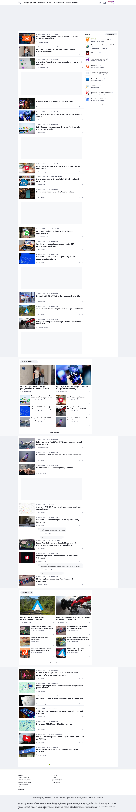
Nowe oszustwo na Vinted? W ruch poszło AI (55, 192)
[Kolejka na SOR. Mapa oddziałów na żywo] (27, 725)
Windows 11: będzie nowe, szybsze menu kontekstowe (59, 698)
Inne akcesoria (95, 87)
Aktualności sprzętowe (57, 779)
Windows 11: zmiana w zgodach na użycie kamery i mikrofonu (57, 520)
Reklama (62, 798)
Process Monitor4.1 (97, 79)
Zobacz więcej (54, 432)
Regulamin (55, 798)
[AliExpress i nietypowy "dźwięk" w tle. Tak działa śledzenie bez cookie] (27, 38)
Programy (41, 2)
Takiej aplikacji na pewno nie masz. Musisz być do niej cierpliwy (59, 712)
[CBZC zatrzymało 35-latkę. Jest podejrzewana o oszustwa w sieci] (27, 51)
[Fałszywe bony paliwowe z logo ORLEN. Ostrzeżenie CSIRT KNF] (27, 323)
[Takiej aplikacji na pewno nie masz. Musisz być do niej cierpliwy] (27, 712)
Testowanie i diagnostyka (98, 54)
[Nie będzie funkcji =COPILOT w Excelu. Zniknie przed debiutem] (27, 63)
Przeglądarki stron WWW (97, 67)
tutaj (49, 808)
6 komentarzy (41, 262)
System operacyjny (56, 782)
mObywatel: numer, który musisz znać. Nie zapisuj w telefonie (58, 167)
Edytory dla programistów (98, 60)
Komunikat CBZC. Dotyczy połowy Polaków (54, 467)
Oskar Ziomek (50, 504)
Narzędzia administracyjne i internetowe (102, 74)
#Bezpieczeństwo (28, 362)
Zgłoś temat (70, 798)
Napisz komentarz (43, 42)
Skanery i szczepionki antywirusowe (100, 94)
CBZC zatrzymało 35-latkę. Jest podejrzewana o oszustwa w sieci (34, 387)
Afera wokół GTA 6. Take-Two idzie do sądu (54, 101)
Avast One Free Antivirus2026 (100, 40)
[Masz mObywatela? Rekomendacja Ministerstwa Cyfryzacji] (27, 557)
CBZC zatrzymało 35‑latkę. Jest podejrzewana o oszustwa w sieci (55, 50)
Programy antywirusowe (97, 41)
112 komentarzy (42, 561)
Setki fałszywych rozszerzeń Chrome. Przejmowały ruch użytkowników (58, 128)
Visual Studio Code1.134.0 (99, 59)
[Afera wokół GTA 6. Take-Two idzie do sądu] (27, 103)
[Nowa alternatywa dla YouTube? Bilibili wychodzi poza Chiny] (27, 180)
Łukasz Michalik (35, 641)
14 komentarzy (42, 704)
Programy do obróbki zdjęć (23, 777)
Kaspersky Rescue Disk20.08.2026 (101, 92)
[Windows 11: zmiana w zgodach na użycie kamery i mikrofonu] (27, 521)
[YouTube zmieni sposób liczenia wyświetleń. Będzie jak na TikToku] (27, 738)
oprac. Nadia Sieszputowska (54, 176)
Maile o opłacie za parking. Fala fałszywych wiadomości (54, 580)
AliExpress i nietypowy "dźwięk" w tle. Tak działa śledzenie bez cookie (57, 37)
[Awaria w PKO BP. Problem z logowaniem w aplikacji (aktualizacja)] (27, 508)
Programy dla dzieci (22, 786)
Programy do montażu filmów (24, 782)
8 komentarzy (41, 525)
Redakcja (48, 798)
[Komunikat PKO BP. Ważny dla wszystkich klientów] (27, 297)
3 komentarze (41, 55)
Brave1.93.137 (95, 66)
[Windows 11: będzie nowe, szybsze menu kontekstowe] (27, 700)
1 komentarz (41, 120)
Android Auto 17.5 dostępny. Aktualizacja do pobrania (59, 309)
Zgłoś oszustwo (59, 2)
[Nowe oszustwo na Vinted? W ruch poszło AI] (27, 193)
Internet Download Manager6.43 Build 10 (103, 45)
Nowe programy (21, 789)
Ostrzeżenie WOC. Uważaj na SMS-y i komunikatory (78, 419)
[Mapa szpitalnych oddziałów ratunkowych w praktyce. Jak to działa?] (27, 687)
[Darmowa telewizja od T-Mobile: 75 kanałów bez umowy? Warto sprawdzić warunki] (27, 674)
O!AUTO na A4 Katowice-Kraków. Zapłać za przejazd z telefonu (41, 649)
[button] (116, 2)
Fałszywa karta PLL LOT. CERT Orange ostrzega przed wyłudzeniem (43, 419)
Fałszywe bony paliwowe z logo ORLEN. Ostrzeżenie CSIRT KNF (58, 322)
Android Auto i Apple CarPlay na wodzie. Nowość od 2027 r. (77, 649)
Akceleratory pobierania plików (99, 48)
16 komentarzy (42, 172)
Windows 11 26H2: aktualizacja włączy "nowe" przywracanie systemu (56, 257)
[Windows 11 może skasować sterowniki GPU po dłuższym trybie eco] (27, 245)
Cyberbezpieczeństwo (57, 781)
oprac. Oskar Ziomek (52, 47)
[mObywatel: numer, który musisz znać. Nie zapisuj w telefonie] (27, 168)
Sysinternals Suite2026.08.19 (99, 72)
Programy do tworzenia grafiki (24, 787)
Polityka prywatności (81, 798)
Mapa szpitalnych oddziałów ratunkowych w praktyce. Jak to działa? (59, 686)
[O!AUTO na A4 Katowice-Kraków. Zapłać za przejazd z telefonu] (25, 653)
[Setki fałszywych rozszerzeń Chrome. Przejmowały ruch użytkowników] (27, 128)
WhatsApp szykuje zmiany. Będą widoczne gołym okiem (54, 232)
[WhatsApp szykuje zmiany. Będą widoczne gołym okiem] (27, 232)
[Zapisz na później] (79, 42)
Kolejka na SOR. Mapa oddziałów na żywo (54, 724)
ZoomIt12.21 (95, 85)
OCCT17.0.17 (95, 52)
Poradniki (54, 777)
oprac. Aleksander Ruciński (54, 540)
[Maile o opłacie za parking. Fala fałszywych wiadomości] (27, 580)
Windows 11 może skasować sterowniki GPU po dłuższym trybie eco (55, 245)
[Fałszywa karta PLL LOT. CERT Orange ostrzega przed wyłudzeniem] (25, 422)
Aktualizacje (110, 34)
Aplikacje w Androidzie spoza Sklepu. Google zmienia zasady (59, 115)
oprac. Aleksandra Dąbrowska (55, 228)
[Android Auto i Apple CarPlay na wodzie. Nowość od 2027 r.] (61, 653)
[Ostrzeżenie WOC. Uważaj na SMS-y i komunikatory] (61, 422)
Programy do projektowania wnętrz (25, 781)
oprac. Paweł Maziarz (52, 189)
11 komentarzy (42, 755)
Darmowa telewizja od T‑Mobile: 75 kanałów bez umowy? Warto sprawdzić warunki (57, 674)
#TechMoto (26, 592)
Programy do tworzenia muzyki (24, 779)
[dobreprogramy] (30, 2)
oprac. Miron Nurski (52, 34)
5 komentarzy (41, 249)
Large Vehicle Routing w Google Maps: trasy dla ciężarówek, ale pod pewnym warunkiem (56, 544)
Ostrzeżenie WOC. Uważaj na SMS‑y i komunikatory (58, 455)
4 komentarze (41, 132)
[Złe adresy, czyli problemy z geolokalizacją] (25, 642)
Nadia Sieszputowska (52, 683)
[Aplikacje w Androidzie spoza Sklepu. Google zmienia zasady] (27, 115)
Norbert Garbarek (52, 708)
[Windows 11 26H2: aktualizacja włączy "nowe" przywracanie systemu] (27, 258)
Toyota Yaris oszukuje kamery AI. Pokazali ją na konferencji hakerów (78, 638)
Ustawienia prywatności (96, 798)
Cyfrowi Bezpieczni (72, 2)
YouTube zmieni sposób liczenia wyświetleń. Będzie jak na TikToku (60, 737)
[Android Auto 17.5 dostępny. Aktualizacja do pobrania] (27, 310)
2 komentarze (41, 314)
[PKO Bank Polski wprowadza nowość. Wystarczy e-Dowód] (27, 751)
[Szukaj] (96, 2)
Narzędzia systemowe (97, 80)
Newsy (49, 2)
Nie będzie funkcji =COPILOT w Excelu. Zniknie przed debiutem (59, 63)
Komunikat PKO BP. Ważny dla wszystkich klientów (58, 296)
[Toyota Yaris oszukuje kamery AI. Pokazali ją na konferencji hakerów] (61, 642)
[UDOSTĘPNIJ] (82, 42)
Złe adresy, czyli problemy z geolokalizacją (39, 638)
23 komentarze (42, 473)
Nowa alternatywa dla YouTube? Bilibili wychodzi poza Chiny (57, 180)
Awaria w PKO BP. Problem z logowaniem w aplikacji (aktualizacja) (59, 508)
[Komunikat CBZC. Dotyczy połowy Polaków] (27, 469)
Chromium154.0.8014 (98, 99)
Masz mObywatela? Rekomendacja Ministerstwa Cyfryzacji (57, 556)
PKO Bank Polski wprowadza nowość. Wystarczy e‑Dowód (57, 750)
